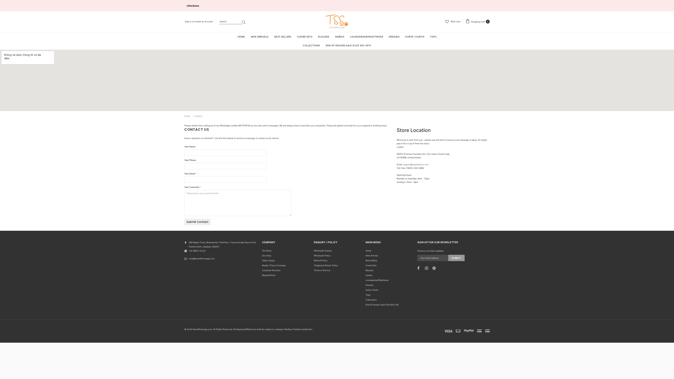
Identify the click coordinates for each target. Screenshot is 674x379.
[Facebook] (420, 268)
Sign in (188, 21)
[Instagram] (427, 268)
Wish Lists (455, 21)
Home (187, 116)
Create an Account (203, 21)
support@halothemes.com (415, 164)
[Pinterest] (435, 268)
